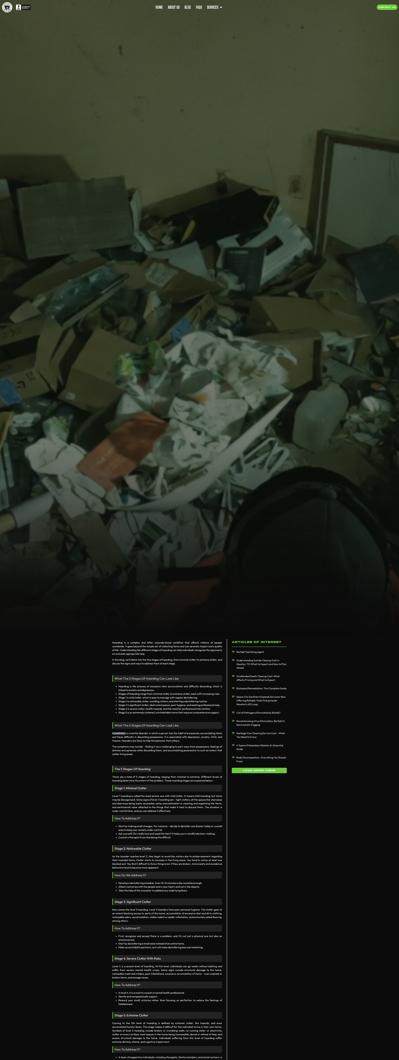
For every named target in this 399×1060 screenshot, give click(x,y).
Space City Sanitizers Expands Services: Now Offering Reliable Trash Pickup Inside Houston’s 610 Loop (261, 700)
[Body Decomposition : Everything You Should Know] (233, 757)
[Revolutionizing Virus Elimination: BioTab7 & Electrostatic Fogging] (233, 720)
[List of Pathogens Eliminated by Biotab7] (233, 712)
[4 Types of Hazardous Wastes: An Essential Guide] (233, 745)
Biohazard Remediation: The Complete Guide (261, 688)
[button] (259, 770)
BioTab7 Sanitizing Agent (250, 651)
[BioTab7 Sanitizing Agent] (233, 651)
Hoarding (118, 733)
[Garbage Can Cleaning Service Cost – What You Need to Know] (233, 732)
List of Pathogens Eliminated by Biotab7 (258, 712)
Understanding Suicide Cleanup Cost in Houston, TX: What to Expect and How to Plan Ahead (261, 664)
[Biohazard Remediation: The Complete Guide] (233, 688)
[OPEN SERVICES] (221, 7)
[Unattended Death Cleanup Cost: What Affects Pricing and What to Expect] (233, 675)
